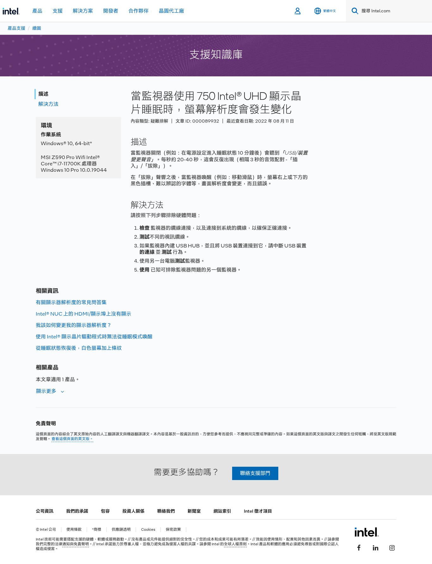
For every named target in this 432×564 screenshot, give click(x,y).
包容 (105, 511)
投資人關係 (133, 511)
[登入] (298, 11)
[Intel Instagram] (391, 547)
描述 (43, 94)
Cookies (148, 529)
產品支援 (16, 28)
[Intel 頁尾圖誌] (367, 532)
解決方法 (48, 104)
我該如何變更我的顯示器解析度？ (74, 325)
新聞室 (194, 511)
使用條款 (74, 529)
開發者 (110, 11)
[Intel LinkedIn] (375, 547)
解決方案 (83, 11)
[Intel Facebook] (359, 547)
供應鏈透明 (121, 529)
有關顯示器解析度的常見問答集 (71, 302)
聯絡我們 (166, 511)
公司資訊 (44, 511)
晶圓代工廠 (171, 11)
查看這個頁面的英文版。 (72, 438)
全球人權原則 (235, 544)
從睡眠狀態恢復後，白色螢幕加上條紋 (79, 348)
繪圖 (36, 28)
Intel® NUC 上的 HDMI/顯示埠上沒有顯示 (83, 314)
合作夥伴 (138, 11)
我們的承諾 (77, 511)
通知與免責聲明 (75, 544)
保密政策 (173, 529)
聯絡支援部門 (255, 473)
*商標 (96, 529)
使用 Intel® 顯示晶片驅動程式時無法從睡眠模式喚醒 (94, 336)
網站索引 (222, 511)
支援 (57, 11)
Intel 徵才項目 (258, 511)
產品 (37, 11)
